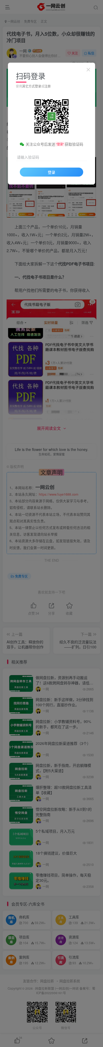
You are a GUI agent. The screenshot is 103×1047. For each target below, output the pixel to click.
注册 (47, 86)
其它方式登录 (31, 86)
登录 (51, 172)
